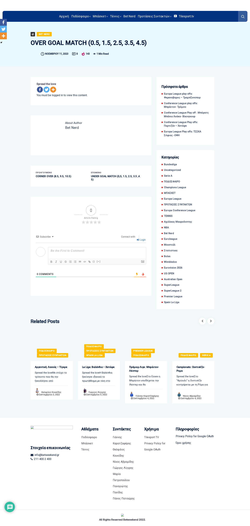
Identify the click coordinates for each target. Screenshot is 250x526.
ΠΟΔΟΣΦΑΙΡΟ (172, 181)
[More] (53, 90)
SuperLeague (171, 285)
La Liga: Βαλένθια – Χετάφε (98, 367)
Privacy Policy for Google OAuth (154, 446)
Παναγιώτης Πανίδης (120, 489)
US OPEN (169, 273)
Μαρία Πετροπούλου (121, 477)
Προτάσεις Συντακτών (154, 16)
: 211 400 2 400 (42, 459)
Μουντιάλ (169, 244)
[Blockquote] (80, 262)
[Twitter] (46, 90)
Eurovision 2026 (173, 267)
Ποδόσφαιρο (80, 16)
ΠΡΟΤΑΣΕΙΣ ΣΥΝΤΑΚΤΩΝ (178, 204)
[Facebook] (40, 90)
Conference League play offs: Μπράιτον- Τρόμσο (181, 105)
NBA (166, 227)
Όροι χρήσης (183, 442)
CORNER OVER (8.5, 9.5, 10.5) (53, 176)
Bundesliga (170, 164)
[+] (99, 261)
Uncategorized (172, 170)
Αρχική (64, 16)
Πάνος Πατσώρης (124, 498)
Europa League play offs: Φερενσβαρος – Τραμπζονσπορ (182, 95)
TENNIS (168, 216)
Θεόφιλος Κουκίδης (51, 392)
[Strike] (65, 262)
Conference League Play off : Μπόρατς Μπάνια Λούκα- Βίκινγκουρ (186, 114)
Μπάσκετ (99, 16)
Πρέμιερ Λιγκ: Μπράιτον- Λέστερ (144, 369)
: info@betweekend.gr (46, 455)
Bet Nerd (129, 16)
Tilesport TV (151, 437)
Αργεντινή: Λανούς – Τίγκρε (51, 367)
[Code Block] (84, 262)
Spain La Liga (171, 302)
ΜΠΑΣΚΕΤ (170, 193)
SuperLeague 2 (172, 290)
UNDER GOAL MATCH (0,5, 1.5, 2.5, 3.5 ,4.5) (115, 178)
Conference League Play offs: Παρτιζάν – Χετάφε (181, 124)
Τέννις (114, 16)
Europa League (172, 198)
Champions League (175, 187)
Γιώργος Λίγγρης (97, 392)
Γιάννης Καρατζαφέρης (147, 396)
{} (94, 261)
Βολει (167, 256)
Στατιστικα (170, 250)
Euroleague (170, 239)
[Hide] (1, 42)
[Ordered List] (70, 262)
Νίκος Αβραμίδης (192, 396)
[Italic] (56, 262)
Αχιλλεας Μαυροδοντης (178, 221)
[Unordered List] (75, 262)
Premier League (173, 296)
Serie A (168, 175)
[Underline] (61, 262)
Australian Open (173, 279)
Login (142, 239)
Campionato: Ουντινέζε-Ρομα (191, 369)
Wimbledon (170, 262)
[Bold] (51, 262)
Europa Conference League (179, 210)
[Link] (89, 262)
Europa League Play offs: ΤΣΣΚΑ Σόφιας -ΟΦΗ (182, 133)
